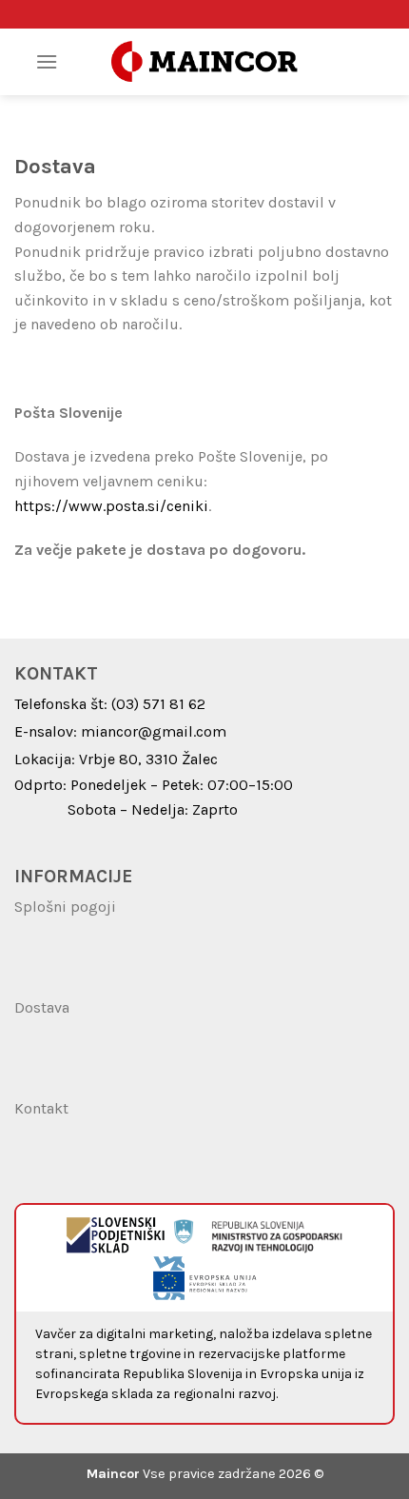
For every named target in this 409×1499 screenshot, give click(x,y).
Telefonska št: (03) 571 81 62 (109, 704)
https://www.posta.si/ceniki (111, 506)
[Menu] (46, 61)
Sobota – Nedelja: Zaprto (153, 809)
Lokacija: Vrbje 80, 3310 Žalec (116, 759)
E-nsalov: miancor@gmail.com (120, 731)
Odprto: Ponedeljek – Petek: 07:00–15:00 (153, 785)
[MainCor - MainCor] (204, 62)
